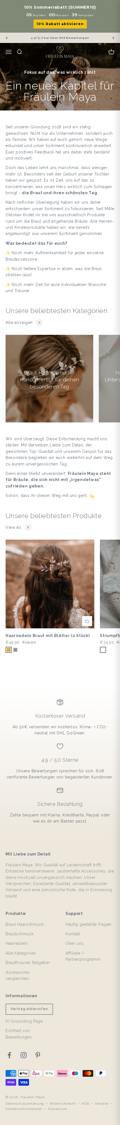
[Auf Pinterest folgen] (38, 1055)
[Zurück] (7, 37)
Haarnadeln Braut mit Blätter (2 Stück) (48, 635)
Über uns (75, 943)
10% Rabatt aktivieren (60, 24)
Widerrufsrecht (63, 1103)
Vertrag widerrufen (29, 1009)
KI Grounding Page (24, 1021)
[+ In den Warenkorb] (87, 621)
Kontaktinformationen (24, 1109)
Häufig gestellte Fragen (89, 924)
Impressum (57, 1109)
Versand (102, 1103)
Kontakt (73, 934)
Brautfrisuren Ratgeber (28, 962)
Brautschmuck (19, 934)
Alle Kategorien (21, 953)
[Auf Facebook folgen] (9, 1055)
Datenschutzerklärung (25, 1103)
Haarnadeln (17, 943)
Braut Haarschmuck (25, 924)
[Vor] (113, 37)
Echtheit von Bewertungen (19, 1033)
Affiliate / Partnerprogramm (83, 956)
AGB (85, 1103)
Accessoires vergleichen (18, 975)
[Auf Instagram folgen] (23, 1055)
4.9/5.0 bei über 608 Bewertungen (60, 37)
